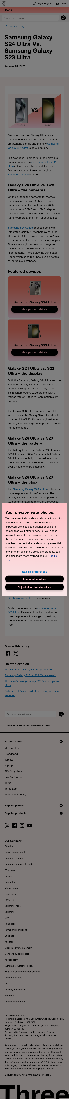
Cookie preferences (34, 571)
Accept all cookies (34, 578)
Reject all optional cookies (34, 587)
